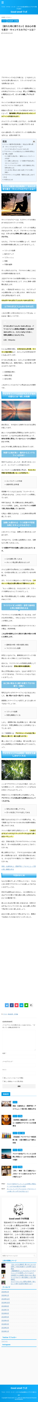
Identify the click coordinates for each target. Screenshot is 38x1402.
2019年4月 (5, 1320)
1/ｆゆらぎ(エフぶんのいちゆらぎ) (18, 149)
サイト (4, 1069)
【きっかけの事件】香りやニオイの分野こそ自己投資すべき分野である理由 (23, 1267)
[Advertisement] (19, 54)
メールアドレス (7, 1061)
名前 (4, 1053)
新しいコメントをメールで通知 (13, 1078)
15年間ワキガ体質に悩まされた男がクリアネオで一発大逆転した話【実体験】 (23, 1277)
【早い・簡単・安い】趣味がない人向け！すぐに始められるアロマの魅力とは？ (24, 1174)
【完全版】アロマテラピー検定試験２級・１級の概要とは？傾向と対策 (24, 1140)
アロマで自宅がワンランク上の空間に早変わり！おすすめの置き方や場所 (24, 1157)
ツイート (4, 1341)
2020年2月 (5, 1292)
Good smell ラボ (19, 12)
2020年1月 (5, 1295)
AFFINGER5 (19, 1399)
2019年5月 (5, 1317)
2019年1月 (5, 1331)
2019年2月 (5, 1328)
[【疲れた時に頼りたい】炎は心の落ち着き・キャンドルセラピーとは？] (21, 1005)
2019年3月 (5, 1324)
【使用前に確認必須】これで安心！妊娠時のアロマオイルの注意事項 (24, 1123)
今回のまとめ (8, 179)
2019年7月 (5, 1310)
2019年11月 (5, 1299)
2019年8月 (5, 1306)
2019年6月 (5, 1313)
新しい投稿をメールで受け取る (13, 1081)
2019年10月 (5, 1302)
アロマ (5, 1014)
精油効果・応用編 (13, 1014)
